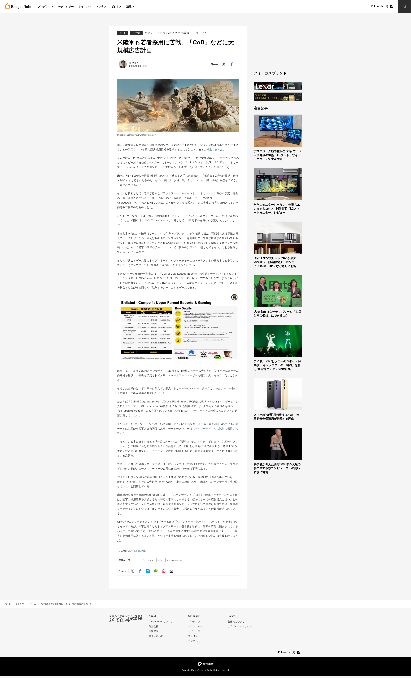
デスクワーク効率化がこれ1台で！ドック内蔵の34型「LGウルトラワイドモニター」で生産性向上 (278, 155)
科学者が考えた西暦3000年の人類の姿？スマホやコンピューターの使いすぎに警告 (277, 468)
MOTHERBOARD (137, 550)
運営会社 (153, 626)
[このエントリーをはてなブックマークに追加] (148, 571)
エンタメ (193, 636)
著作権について (236, 621)
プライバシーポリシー (240, 626)
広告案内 (153, 631)
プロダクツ (194, 621)
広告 (160, 560)
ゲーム (123, 32)
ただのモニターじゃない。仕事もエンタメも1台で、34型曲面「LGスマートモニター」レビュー (277, 208)
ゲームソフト (147, 560)
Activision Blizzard (175, 560)
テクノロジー (195, 626)
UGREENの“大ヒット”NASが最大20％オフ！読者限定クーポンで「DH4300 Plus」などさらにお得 (275, 262)
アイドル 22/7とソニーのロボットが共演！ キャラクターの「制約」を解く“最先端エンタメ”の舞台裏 (277, 365)
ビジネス (136, 32)
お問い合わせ (156, 636)
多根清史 (134, 62)
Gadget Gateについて (160, 621)
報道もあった (215, 149)
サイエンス (194, 631)
